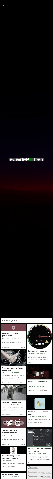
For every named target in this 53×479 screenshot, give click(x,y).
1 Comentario (32, 362)
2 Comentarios (6, 347)
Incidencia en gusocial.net (37, 351)
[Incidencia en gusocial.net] (39, 336)
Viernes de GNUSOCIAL (10, 474)
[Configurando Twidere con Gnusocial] (39, 403)
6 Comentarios (32, 394)
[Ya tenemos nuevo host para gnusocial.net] (13, 358)
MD (4, 460)
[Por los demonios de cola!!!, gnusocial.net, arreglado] (39, 373)
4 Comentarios (6, 382)
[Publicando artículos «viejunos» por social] (13, 423)
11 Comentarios (32, 462)
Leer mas (22, 347)
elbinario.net (6, 338)
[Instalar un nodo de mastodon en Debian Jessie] (39, 438)
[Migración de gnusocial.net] (13, 393)
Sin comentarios (6, 414)
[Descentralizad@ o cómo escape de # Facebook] (13, 450)
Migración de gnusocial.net (12, 402)
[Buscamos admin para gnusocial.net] (13, 328)
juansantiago (33, 386)
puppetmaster (33, 416)
